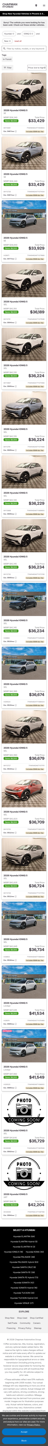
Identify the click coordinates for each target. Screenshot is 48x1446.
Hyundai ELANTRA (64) (24, 1236)
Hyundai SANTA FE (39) (24, 1272)
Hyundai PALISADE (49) (24, 1257)
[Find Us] (36, 5)
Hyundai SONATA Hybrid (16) (24, 1288)
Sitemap (37, 1328)
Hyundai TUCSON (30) (24, 1293)
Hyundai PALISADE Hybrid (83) (24, 1262)
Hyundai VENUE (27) (24, 1303)
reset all (18, 41)
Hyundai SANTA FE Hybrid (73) (24, 1277)
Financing (11, 1328)
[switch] (44, 5)
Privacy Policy (24, 1328)
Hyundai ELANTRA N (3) (24, 1246)
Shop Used (22, 1318)
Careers (36, 1323)
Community (25, 1323)
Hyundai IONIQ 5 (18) (13, 1252)
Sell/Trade (12, 1323)
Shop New (9, 1318)
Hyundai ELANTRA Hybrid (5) (24, 1241)
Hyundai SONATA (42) (24, 1282)
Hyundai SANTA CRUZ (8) (24, 1267)
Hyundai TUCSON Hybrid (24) (24, 1298)
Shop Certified (36, 1318)
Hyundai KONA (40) (35, 1252)
